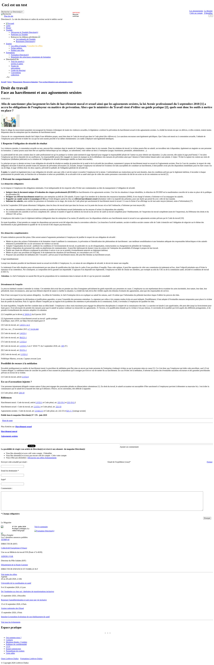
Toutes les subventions (15, 67)
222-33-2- (71, 402)
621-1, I (69, 411)
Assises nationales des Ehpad (12, 608)
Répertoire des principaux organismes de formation (31, 57)
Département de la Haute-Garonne (14, 565)
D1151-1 (23, 350)
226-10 (21, 393)
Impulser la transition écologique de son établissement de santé (25, 617)
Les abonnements (196, 11)
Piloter (8, 28)
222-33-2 (61, 402)
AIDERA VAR (7, 556)
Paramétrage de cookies (15, 651)
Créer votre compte (59, 455)
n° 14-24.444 (33, 329)
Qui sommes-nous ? (13, 638)
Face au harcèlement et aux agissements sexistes (56, 82)
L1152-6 (25, 377)
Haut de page (7, 420)
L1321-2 (24, 354)
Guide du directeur (18, 70)
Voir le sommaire (41, 527)
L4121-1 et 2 (25, 325)
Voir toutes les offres (9, 574)
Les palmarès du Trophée (26, 39)
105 (62, 346)
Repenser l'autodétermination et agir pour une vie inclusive (24, 600)
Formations (10, 53)
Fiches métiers (17, 48)
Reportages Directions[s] (25, 41)
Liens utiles (10, 653)
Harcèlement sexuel (23, 427)
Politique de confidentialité (16, 644)
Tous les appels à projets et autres (17, 62)
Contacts (9, 640)
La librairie (208, 11)
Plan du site (8, 16)
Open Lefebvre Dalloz (10, 659)
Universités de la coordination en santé (16, 583)
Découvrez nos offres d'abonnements (42, 458)
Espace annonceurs (13, 649)
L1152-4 (23, 342)
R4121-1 (23, 338)
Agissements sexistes (9, 436)
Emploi (9, 44)
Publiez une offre (17, 50)
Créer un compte (196, 13)
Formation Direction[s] (20, 55)
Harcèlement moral (9, 431)
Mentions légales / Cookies (16, 642)
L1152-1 (39, 402)
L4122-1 (23, 333)
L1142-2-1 (39, 411)
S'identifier (208, 13)
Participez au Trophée (19, 35)
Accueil (3, 82)
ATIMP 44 (5, 540)
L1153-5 (23, 346)
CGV (8, 646)
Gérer (8, 26)
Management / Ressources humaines (25, 82)
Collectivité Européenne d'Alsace (14, 548)
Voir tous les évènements (10, 622)
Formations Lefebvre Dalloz (31, 659)
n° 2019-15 (27, 314)
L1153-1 (37, 407)
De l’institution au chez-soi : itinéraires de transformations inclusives (27, 591)
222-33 (58, 407)
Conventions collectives (16, 74)
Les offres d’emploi (19, 46)
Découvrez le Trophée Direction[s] (24, 32)
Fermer (209, 462)
